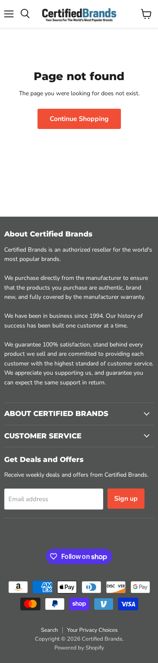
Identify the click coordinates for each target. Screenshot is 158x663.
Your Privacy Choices (92, 630)
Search (49, 630)
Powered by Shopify (79, 648)
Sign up (126, 498)
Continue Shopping (79, 118)
